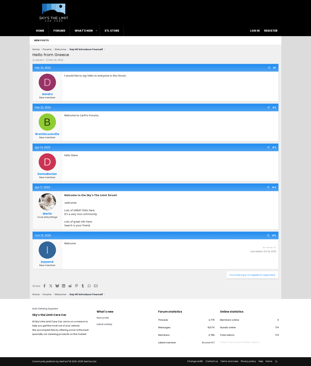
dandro (39, 60)
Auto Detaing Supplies (45, 308)
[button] (96, 30)
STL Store (112, 31)
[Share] (269, 67)
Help (260, 361)
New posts (41, 40)
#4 (274, 187)
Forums (59, 31)
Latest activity (104, 324)
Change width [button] (195, 361)
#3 (274, 147)
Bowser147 (208, 342)
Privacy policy (248, 361)
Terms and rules (229, 361)
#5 (274, 235)
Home (40, 31)
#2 (274, 107)
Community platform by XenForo (64, 361)
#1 (274, 68)
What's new (84, 31)
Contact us (212, 361)
